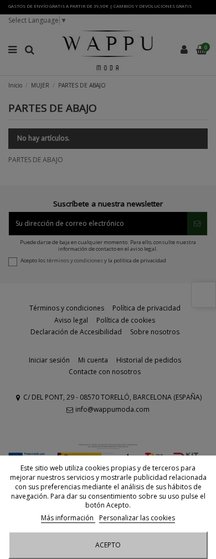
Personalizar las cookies (137, 517)
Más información (68, 517)
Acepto (108, 545)
